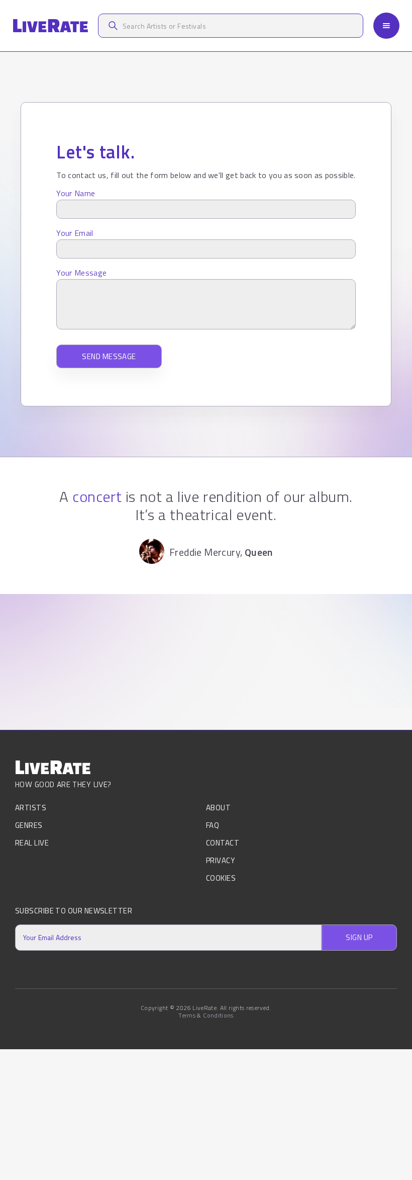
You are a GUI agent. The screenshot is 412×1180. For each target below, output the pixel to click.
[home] (50, 26)
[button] (386, 26)
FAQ (212, 825)
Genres (29, 825)
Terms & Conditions (205, 1016)
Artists (30, 808)
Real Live (32, 843)
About (218, 808)
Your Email (74, 233)
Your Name (75, 193)
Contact (222, 843)
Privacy (220, 860)
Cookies (221, 878)
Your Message (81, 273)
